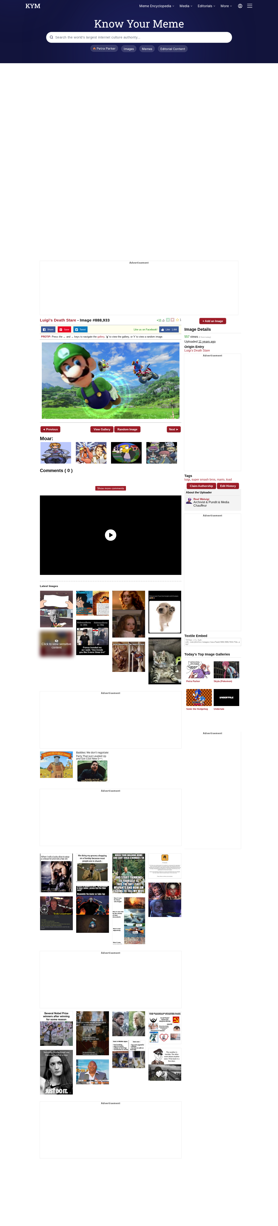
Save (65, 329)
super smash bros (203, 479)
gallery (100, 336)
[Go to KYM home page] (33, 7)
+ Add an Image (213, 321)
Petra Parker (193, 681)
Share (50, 329)
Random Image (127, 429)
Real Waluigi (201, 499)
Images (129, 49)
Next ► (174, 429)
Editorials (205, 6)
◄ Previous (50, 429)
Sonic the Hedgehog (197, 709)
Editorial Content (172, 49)
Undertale (219, 709)
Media (184, 6)
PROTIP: (46, 336)
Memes (147, 49)
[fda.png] (110, 380)
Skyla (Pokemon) (223, 681)
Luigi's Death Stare (58, 320)
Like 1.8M (170, 329)
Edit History (228, 486)
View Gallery (102, 429)
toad (229, 479)
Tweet (82, 329)
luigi (187, 479)
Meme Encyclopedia (155, 6)
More (225, 6)
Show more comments (110, 488)
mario (220, 479)
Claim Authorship (201, 486)
